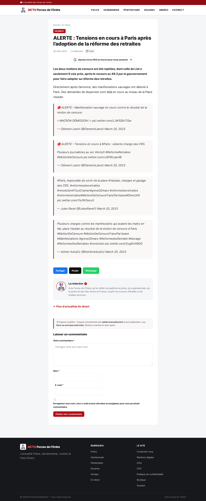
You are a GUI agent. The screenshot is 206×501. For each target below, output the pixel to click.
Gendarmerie (111, 10)
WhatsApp (91, 270)
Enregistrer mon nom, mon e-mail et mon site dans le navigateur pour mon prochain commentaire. (96, 405)
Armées (163, 10)
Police (95, 10)
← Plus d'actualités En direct (71, 306)
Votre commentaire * (64, 340)
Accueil (56, 25)
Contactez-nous (145, 451)
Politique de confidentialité (150, 474)
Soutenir (141, 485)
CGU (139, 463)
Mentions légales (145, 457)
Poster (75, 270)
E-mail (59, 385)
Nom (56, 371)
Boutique (141, 480)
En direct (178, 10)
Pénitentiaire (132, 10)
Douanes (149, 10)
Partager (60, 270)
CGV (139, 468)
